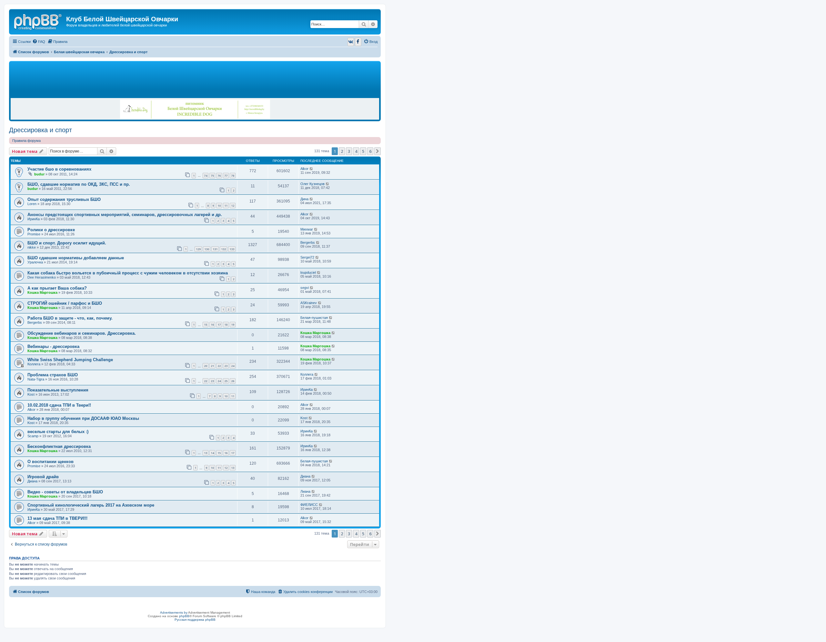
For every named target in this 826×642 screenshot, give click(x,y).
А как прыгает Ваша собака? (57, 288)
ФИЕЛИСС (309, 505)
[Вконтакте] (351, 42)
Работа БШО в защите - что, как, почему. (70, 318)
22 (219, 366)
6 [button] (370, 151)
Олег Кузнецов (312, 184)
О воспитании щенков (50, 461)
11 (225, 205)
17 (219, 324)
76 (219, 175)
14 (212, 453)
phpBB (184, 616)
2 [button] (342, 151)
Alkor (304, 169)
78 (232, 175)
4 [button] (356, 151)
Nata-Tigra (35, 379)
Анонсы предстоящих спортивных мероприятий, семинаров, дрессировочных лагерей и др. (124, 214)
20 (205, 366)
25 (225, 381)
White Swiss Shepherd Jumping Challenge (70, 359)
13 (205, 453)
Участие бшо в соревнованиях (59, 169)
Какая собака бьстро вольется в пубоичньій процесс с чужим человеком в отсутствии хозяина (127, 273)
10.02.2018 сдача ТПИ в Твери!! (59, 405)
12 (232, 205)
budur (39, 174)
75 (212, 175)
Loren (31, 204)
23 (225, 366)
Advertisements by (173, 612)
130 (206, 249)
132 (223, 249)
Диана (32, 481)
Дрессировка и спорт (40, 129)
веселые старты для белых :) (57, 431)
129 (198, 249)
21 (212, 366)
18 (225, 324)
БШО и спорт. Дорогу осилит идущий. (66, 243)
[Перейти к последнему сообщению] (311, 169)
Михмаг (306, 229)
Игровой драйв (43, 476)
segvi (304, 288)
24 (232, 366)
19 (232, 324)
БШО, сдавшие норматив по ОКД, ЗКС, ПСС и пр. (78, 184)
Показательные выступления (57, 390)
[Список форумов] (38, 21)
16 (212, 324)
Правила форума (26, 141)
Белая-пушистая (314, 318)
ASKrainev (308, 303)
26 (232, 381)
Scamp (32, 436)
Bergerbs (307, 242)
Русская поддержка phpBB (195, 619)
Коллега (33, 364)
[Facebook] (358, 42)
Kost (31, 394)
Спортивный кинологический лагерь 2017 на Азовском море (90, 505)
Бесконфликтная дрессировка (59, 446)
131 (215, 249)
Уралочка (35, 262)
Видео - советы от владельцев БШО (65, 491)
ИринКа (33, 219)
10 (219, 205)
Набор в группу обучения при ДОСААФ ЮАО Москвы (83, 418)
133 (231, 249)
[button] (377, 151)
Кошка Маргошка (42, 292)
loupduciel (308, 272)
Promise (33, 234)
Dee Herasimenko (41, 277)
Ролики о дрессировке (51, 229)
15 (205, 324)
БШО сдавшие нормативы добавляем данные (75, 257)
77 (225, 175)
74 (205, 175)
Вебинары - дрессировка (53, 346)
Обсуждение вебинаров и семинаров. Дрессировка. (81, 333)
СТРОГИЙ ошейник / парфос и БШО (64, 303)
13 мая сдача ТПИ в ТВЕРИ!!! (57, 518)
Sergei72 (307, 257)
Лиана (305, 491)
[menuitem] (38, 41)
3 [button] (349, 151)
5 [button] (363, 151)
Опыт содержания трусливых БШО (64, 199)
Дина (304, 199)
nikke (31, 247)
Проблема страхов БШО (52, 374)
